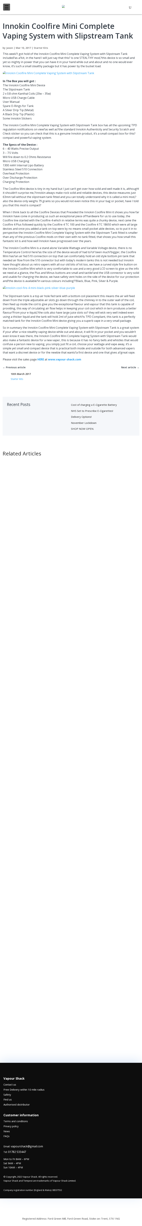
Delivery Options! (81, 416)
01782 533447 (17, 1152)
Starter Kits (41, 47)
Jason (9, 47)
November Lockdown (83, 423)
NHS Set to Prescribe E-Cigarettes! (92, 411)
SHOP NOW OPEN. (82, 428)
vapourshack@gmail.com (27, 1146)
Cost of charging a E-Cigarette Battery (94, 404)
